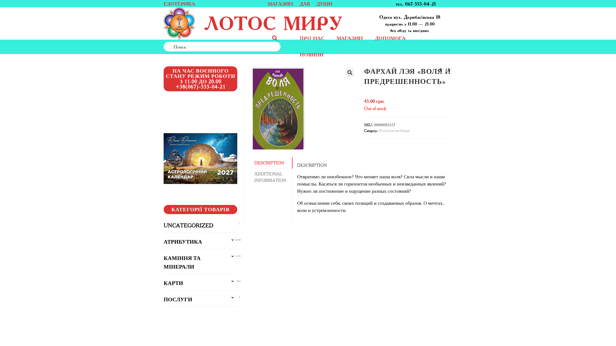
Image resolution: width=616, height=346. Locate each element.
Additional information (270, 177)
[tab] (272, 163)
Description (269, 163)
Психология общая (394, 130)
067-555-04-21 (420, 3)
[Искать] (285, 46)
